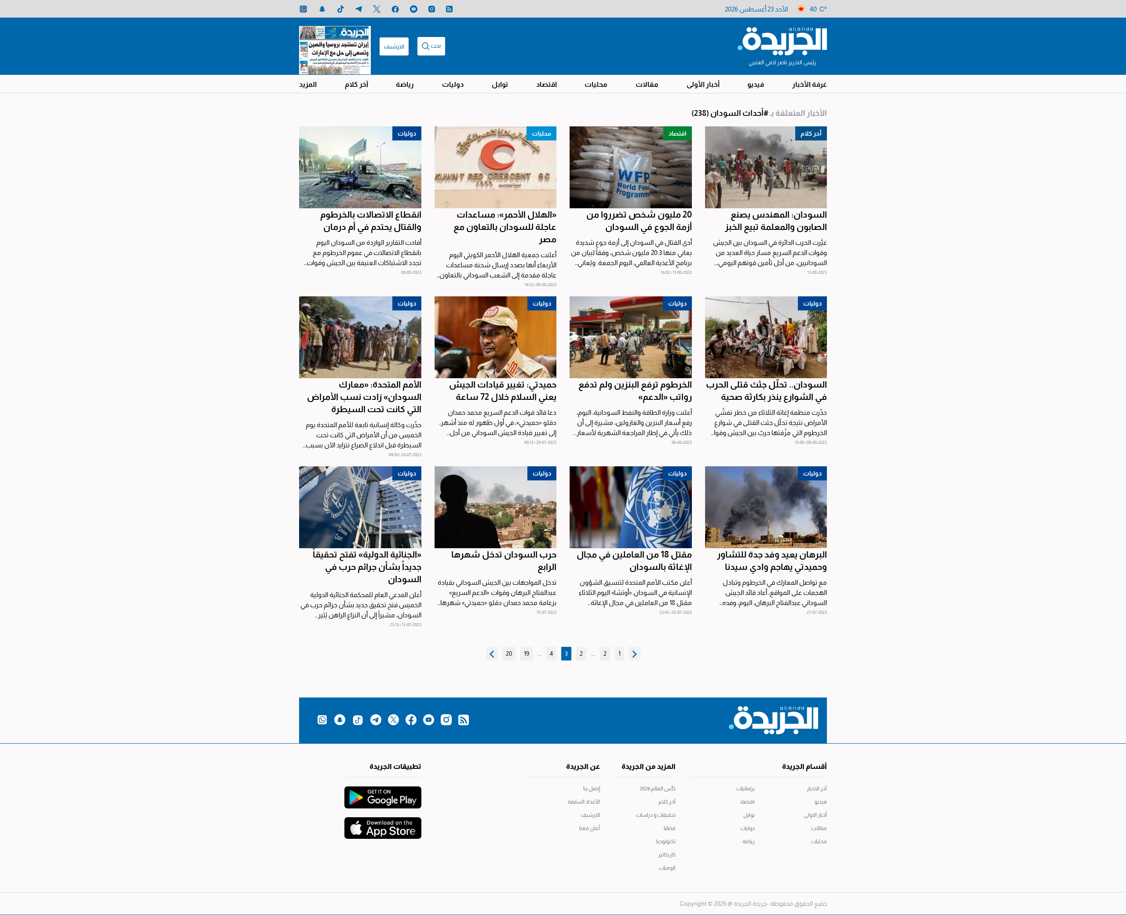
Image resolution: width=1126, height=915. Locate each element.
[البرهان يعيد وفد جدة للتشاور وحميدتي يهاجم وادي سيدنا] (766, 507)
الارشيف (394, 46)
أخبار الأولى (703, 84)
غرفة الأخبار (809, 84)
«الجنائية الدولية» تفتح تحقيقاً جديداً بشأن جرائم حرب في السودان (367, 567)
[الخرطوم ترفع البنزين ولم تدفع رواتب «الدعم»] (631, 337)
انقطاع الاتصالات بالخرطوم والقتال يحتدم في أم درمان (370, 221)
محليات (596, 84)
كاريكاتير (667, 855)
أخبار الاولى (815, 815)
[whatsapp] (303, 9)
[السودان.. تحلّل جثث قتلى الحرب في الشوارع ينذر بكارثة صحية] (766, 337)
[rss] (449, 9)
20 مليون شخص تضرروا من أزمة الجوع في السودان (639, 221)
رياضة (405, 84)
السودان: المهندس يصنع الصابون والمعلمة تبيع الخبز (776, 221)
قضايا (670, 828)
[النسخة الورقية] (335, 46)
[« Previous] (634, 653)
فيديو (755, 84)
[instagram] (431, 9)
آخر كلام (356, 84)
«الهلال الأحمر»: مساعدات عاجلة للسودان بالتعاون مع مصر (504, 227)
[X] (376, 9)
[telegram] (358, 9)
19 (526, 653)
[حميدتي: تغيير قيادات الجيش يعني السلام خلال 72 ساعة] (496, 337)
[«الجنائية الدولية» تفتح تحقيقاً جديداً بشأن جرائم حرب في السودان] (360, 507)
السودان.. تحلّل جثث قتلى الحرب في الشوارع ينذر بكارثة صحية (766, 391)
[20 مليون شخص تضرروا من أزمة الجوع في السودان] (631, 167)
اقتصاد (546, 84)
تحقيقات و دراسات (656, 815)
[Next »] (491, 653)
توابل (500, 84)
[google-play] (382, 793)
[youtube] (413, 9)
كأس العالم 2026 (658, 789)
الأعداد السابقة (584, 802)
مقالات (647, 84)
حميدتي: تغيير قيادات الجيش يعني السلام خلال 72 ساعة (502, 391)
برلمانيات (745, 789)
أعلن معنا (589, 828)
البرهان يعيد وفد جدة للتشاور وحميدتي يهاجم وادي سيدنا (772, 561)
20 (509, 653)
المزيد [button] (308, 84)
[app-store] (382, 823)
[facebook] (395, 9)
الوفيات (667, 868)
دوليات (453, 84)
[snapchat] (322, 9)
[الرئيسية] (782, 40)
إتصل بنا (591, 789)
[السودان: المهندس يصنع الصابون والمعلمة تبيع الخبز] (766, 167)
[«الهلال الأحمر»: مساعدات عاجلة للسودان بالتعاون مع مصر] (496, 167)
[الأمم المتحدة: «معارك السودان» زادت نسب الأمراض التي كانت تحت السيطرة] (360, 337)
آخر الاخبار (817, 789)
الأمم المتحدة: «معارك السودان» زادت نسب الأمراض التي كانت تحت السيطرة (364, 397)
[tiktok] (340, 9)
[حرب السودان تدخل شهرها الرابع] (496, 507)
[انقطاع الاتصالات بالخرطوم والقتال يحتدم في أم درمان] (360, 167)
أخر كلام (811, 133)
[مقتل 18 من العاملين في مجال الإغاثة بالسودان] (631, 507)
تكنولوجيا (666, 841)
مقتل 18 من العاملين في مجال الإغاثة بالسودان (634, 561)
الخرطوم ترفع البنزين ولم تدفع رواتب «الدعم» (635, 391)
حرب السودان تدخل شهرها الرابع (503, 561)
